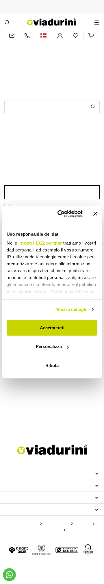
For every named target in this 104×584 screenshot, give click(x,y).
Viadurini (16, 485)
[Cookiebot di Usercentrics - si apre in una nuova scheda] (61, 214)
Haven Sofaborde (23, 413)
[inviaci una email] (11, 35)
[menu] (97, 22)
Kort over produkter (24, 524)
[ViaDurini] (51, 22)
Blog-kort (85, 524)
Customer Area (23, 497)
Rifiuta (52, 365)
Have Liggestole (19, 405)
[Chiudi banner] (95, 214)
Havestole (57, 385)
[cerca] (7, 22)
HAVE (11, 395)
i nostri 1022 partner (40, 243)
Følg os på (17, 509)
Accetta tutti (52, 327)
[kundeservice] (27, 35)
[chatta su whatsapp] (9, 574)
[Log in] (60, 35)
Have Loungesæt (54, 405)
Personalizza (49, 346)
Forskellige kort (50, 530)
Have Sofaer (85, 405)
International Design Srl (37, 473)
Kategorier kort (58, 524)
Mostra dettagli (70, 309)
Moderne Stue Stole (25, 385)
